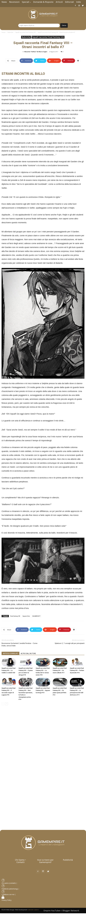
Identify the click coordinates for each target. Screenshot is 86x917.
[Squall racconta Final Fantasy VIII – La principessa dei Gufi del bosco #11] (77, 682)
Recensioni (14, 2)
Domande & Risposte (43, 2)
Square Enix (26, 616)
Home (3, 32)
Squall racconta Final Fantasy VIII (25, 32)
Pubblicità (68, 859)
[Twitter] (82, 5)
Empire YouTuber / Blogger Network (61, 910)
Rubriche (10, 32)
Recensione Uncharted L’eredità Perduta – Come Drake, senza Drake (19, 644)
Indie (78, 2)
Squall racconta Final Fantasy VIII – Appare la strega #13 (43, 690)
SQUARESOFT (36, 616)
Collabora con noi (8, 894)
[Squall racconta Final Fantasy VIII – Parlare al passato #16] (77, 662)
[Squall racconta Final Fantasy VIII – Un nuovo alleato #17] (60, 662)
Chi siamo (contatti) (9, 883)
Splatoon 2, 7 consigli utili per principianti (69, 643)
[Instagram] (79, 5)
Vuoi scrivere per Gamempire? (45, 861)
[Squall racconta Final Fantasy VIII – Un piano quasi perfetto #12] (60, 682)
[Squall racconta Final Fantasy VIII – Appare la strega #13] (43, 682)
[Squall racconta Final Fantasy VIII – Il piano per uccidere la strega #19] (26, 662)
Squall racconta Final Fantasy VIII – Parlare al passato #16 (77, 670)
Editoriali (69, 2)
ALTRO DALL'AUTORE (28, 653)
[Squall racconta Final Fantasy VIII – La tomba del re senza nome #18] (43, 662)
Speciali (25, 2)
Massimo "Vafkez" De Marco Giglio (35, 51)
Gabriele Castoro (33, 910)
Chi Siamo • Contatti (20, 861)
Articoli (59, 2)
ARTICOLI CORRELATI (10, 653)
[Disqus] (43, 739)
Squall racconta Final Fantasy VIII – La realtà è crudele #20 (8, 670)
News (4, 2)
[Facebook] (75, 5)
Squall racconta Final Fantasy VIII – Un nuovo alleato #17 (60, 670)
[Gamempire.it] (43, 15)
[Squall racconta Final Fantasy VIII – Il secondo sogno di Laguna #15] (9, 682)
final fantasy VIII (15, 616)
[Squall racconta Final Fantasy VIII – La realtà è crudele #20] (9, 662)
